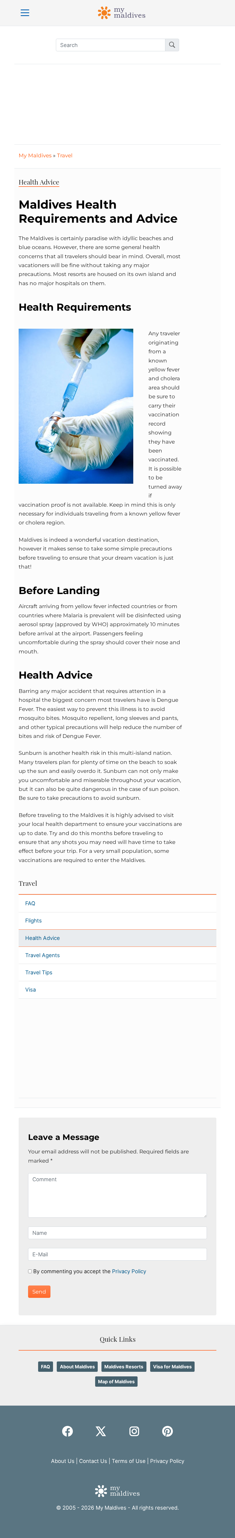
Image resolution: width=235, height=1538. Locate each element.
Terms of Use (129, 1461)
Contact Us (93, 1461)
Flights (33, 920)
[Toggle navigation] (25, 12)
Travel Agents (42, 955)
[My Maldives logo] (117, 1490)
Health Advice (42, 938)
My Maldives (35, 155)
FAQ (30, 903)
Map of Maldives (116, 1381)
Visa (30, 989)
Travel (65, 155)
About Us (63, 1461)
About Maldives (77, 1366)
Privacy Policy (128, 1271)
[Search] (172, 45)
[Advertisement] (117, 104)
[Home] (121, 12)
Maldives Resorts (123, 1366)
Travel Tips (38, 972)
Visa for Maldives (172, 1366)
